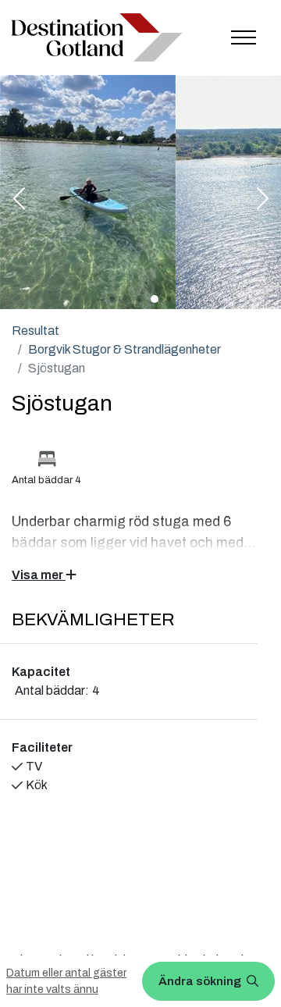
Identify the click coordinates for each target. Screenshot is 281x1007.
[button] (18, 200)
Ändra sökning (201, 981)
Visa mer (39, 575)
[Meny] (243, 37)
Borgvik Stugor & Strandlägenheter (124, 349)
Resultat (35, 330)
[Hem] (97, 37)
